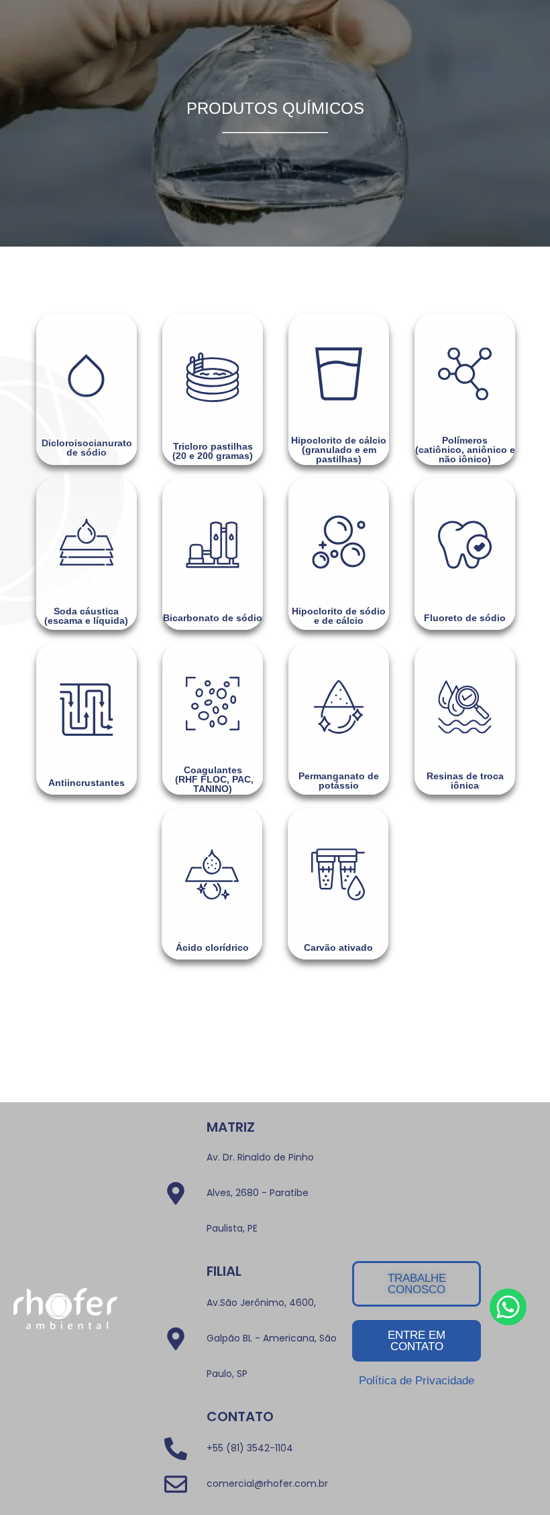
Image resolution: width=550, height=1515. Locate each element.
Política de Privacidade (416, 1380)
